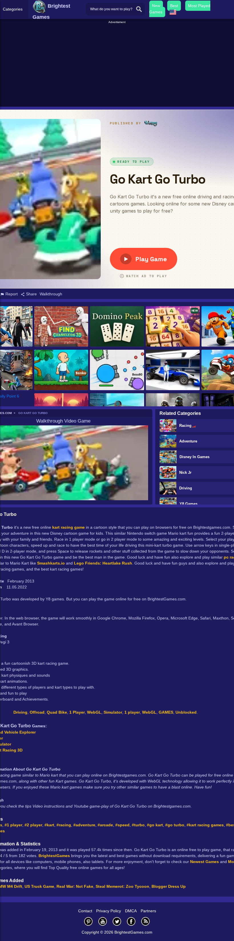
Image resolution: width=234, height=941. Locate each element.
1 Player (77, 712)
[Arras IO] (117, 370)
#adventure (84, 825)
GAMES (166, 712)
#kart (49, 825)
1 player (132, 712)
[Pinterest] (88, 921)
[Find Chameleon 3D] (61, 326)
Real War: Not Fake (75, 886)
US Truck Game (39, 886)
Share (31, 294)
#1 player (13, 825)
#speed (122, 825)
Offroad (37, 712)
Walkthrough (51, 294)
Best (174, 5)
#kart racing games (205, 825)
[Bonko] (61, 370)
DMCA (131, 911)
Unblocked (186, 712)
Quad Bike (57, 712)
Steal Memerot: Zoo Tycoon (122, 886)
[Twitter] (117, 921)
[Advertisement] (117, 64)
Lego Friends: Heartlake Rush (103, 563)
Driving (20, 712)
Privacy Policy (108, 911)
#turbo (138, 825)
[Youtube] (103, 921)
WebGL (94, 712)
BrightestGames (54, 855)
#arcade (105, 825)
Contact (85, 911)
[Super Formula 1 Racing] (173, 370)
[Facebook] (131, 921)
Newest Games (204, 861)
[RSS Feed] (145, 921)
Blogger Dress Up (169, 886)
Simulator (113, 712)
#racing (64, 825)
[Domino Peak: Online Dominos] (117, 326)
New (156, 5)
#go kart (155, 825)
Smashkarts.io (51, 563)
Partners (148, 911)
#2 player (33, 825)
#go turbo (174, 825)
